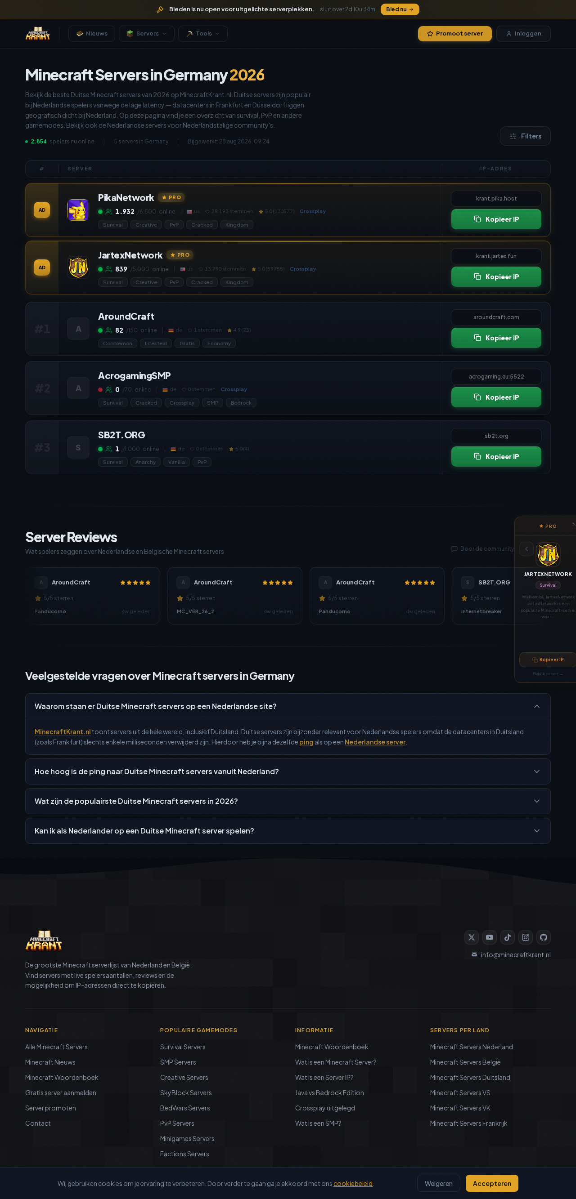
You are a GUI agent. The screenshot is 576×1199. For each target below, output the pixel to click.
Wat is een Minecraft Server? (336, 1062)
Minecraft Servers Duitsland (470, 1077)
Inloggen (528, 33)
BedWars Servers (185, 1108)
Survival (548, 585)
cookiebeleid (353, 1183)
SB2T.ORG (121, 434)
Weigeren (439, 1183)
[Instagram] (525, 937)
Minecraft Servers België (465, 1062)
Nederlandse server (375, 742)
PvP (174, 224)
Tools (204, 33)
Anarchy (145, 462)
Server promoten (50, 1108)
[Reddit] (543, 937)
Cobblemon (117, 343)
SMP (212, 403)
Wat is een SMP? (318, 1123)
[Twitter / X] (471, 937)
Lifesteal (156, 343)
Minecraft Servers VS (460, 1092)
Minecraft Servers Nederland (471, 1047)
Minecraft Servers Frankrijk (469, 1123)
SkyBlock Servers (186, 1092)
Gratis (187, 343)
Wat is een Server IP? (324, 1077)
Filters (531, 136)
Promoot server (459, 33)
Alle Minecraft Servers (56, 1047)
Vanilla (176, 462)
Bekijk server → (548, 673)
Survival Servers (183, 1047)
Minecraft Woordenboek (62, 1077)
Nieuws (97, 33)
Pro (175, 197)
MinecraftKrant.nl (63, 731)
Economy (219, 343)
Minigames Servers (187, 1138)
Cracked (202, 224)
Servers (147, 33)
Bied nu (396, 9)
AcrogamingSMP (134, 375)
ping (306, 742)
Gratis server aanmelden (60, 1092)
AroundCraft (126, 315)
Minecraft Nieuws (50, 1062)
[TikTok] (507, 937)
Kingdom (236, 224)
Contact (38, 1123)
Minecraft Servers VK (460, 1108)
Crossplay (182, 403)
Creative (146, 224)
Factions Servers (184, 1154)
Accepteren (492, 1183)
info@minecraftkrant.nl (516, 954)
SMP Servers (178, 1062)
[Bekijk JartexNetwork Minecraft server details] (78, 267)
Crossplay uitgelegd (325, 1108)
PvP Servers (177, 1123)
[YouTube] (489, 937)
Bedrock (241, 403)
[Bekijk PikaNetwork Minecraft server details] (78, 210)
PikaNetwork (126, 197)
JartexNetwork (548, 574)
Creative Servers (184, 1077)
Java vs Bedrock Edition (329, 1092)
